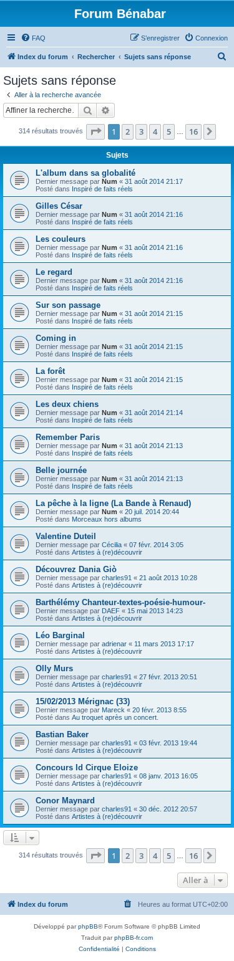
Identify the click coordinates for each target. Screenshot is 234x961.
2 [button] (127, 131)
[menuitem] (33, 38)
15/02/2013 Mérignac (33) (83, 701)
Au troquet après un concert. (115, 717)
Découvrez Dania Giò (76, 569)
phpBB (88, 926)
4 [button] (155, 131)
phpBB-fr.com (133, 937)
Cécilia (112, 544)
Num (109, 181)
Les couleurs (60, 239)
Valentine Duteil (66, 536)
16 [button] (193, 131)
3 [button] (141, 131)
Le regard (54, 272)
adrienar (114, 644)
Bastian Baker (62, 734)
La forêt (50, 371)
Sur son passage (68, 305)
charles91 (117, 577)
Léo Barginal (60, 635)
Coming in (56, 338)
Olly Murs (54, 668)
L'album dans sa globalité (85, 173)
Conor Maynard (65, 800)
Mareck (113, 710)
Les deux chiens (67, 404)
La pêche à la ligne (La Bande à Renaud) (113, 503)
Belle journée (61, 470)
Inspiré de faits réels (102, 189)
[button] (95, 131)
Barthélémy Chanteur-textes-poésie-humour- (120, 602)
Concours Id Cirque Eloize (87, 767)
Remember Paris (68, 437)
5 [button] (169, 131)
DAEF (111, 610)
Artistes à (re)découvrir (107, 552)
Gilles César (59, 206)
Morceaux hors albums (107, 519)
